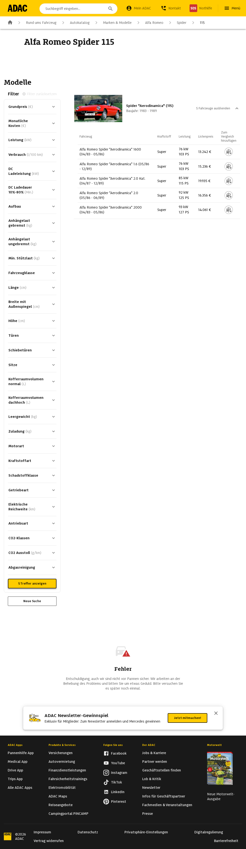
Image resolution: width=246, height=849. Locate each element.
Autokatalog (80, 22)
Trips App (15, 779)
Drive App (15, 770)
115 (202, 22)
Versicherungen (61, 753)
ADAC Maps (58, 796)
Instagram (119, 772)
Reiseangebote (61, 805)
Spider (181, 22)
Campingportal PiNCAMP (68, 813)
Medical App (17, 761)
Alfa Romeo (154, 22)
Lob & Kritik (151, 779)
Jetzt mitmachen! (187, 718)
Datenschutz (88, 832)
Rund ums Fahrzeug (41, 22)
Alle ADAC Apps (20, 787)
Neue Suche (32, 601)
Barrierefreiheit (226, 841)
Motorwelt (214, 745)
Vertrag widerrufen (49, 841)
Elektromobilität (62, 787)
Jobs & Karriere (154, 753)
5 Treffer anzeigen (32, 583)
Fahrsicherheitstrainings (68, 779)
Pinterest (118, 801)
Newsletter (151, 787)
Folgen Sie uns (113, 745)
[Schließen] (216, 713)
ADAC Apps (15, 745)
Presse (147, 813)
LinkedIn (117, 792)
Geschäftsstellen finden (161, 770)
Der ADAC (148, 745)
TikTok (116, 782)
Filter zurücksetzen (42, 94)
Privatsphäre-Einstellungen (146, 832)
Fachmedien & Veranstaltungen (167, 805)
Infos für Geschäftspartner (163, 796)
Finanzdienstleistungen (67, 770)
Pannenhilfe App (21, 753)
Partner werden (154, 761)
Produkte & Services (62, 745)
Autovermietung (62, 761)
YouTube (118, 763)
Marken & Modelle (117, 22)
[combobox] (78, 8)
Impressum (42, 832)
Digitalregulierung (208, 832)
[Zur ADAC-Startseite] (17, 8)
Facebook (119, 753)
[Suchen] (110, 9)
